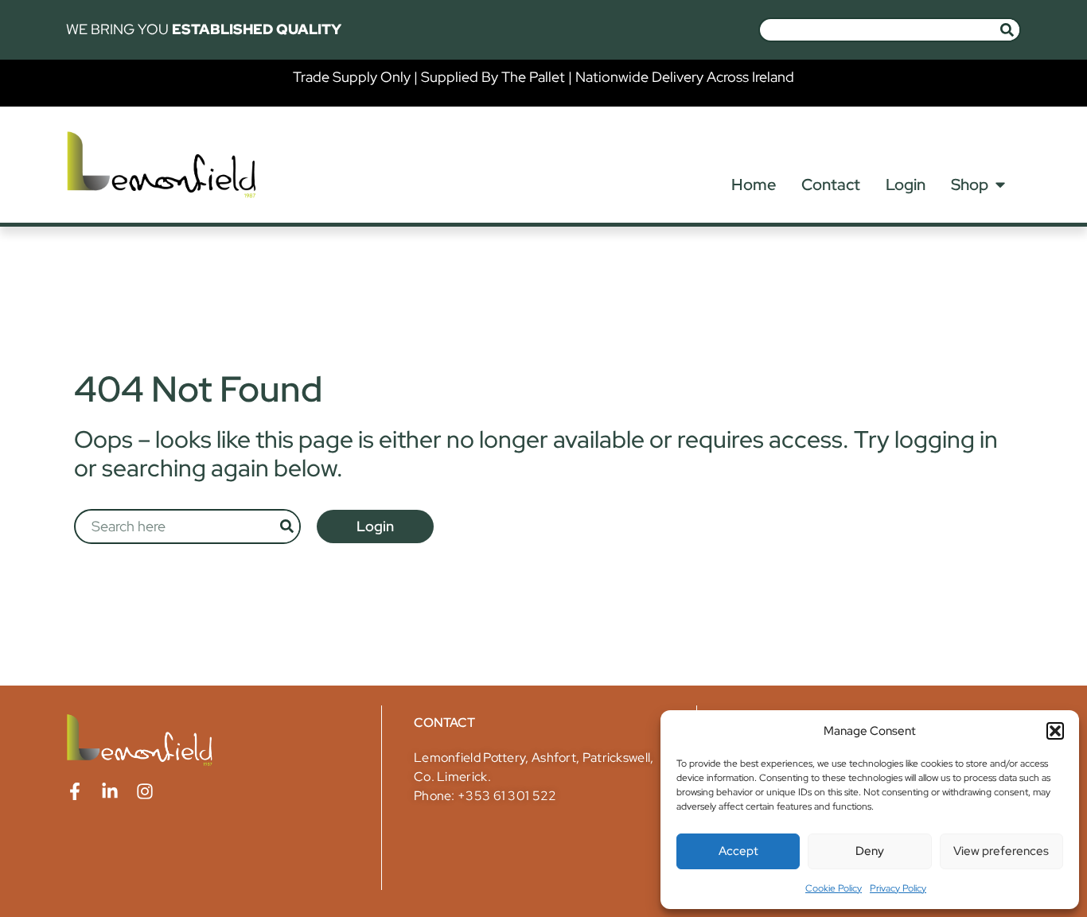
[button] (1055, 731)
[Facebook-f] (75, 791)
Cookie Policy (833, 888)
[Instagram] (145, 791)
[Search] (1007, 30)
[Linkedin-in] (110, 791)
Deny (869, 851)
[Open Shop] (1000, 184)
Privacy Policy (898, 888)
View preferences (1001, 851)
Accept (738, 851)
